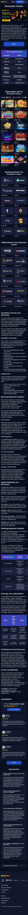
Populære (3, 97)
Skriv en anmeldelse (14, 709)
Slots (23, 97)
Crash (16, 97)
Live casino (9, 97)
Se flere (14, 762)
